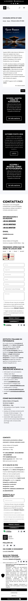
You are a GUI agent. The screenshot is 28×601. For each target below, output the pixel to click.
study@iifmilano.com (17, 377)
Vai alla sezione (14, 118)
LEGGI (14, 153)
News (8, 21)
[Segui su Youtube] (11, 545)
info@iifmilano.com (8, 74)
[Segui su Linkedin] (14, 545)
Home (4, 21)
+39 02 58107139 (9, 227)
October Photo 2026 (14, 134)
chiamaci (12, 488)
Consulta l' (8, 551)
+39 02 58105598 (9, 221)
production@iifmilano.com (17, 385)
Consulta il (12, 559)
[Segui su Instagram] (7, 545)
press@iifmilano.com (14, 381)
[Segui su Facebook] (4, 545)
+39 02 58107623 (9, 224)
